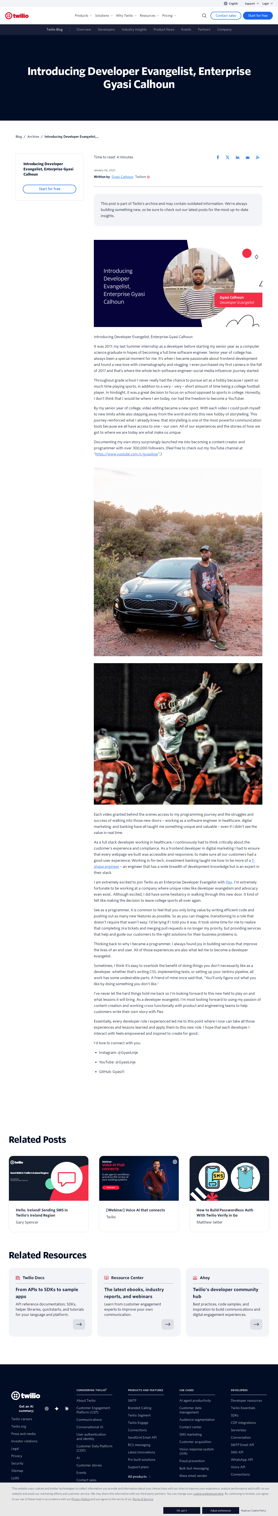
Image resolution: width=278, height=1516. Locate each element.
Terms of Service (142, 1499)
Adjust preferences (220, 1510)
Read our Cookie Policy (253, 1510)
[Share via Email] (249, 157)
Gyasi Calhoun (122, 177)
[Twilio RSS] (259, 157)
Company (224, 29)
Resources (147, 15)
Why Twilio (124, 15)
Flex (229, 882)
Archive (33, 136)
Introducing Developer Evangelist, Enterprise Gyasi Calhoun (48, 169)
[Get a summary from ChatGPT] (48, 1409)
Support (250, 3)
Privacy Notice (80, 1499)
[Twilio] (17, 16)
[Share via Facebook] (219, 157)
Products (81, 15)
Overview (84, 29)
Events (186, 29)
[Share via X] (229, 157)
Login (265, 3)
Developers (106, 29)
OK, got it (182, 1510)
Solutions (102, 15)
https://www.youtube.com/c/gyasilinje (126, 454)
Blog (19, 136)
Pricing (167, 15)
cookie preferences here (208, 1493)
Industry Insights (134, 29)
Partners (204, 29)
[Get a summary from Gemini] (58, 1409)
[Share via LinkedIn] (239, 157)
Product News (164, 29)
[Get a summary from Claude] (68, 1409)
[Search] (204, 15)
